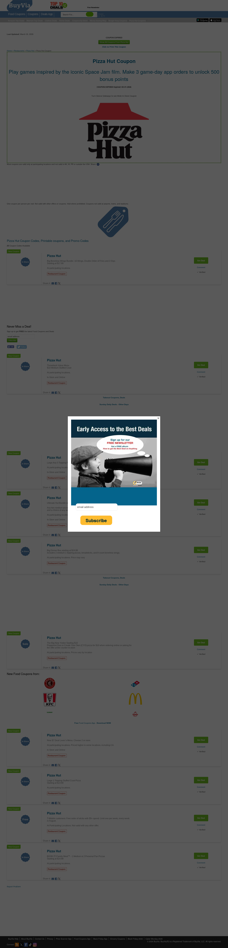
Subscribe (96, 520)
